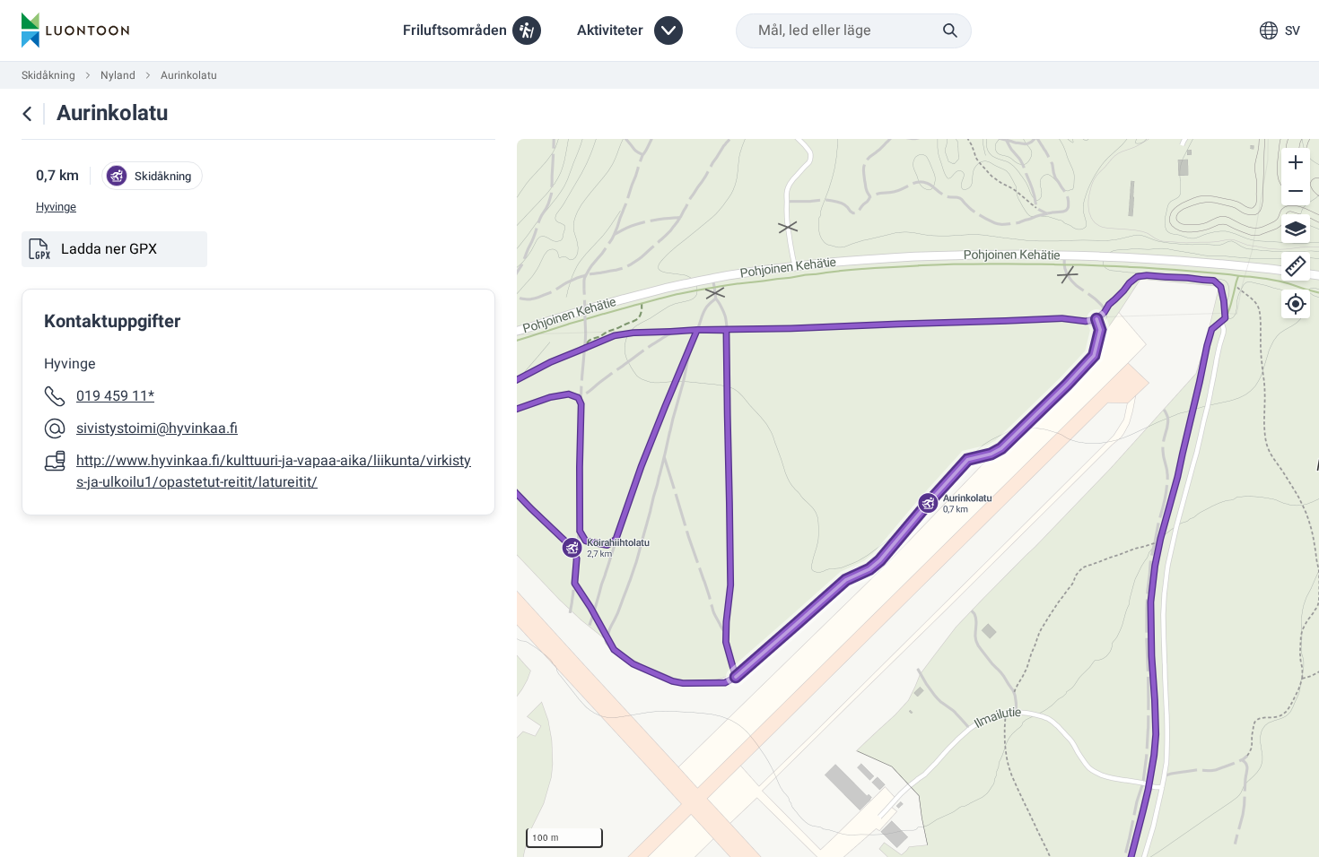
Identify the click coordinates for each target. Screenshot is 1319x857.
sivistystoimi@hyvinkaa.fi (157, 428)
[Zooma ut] (1295, 191)
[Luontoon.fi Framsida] (75, 30)
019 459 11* (115, 396)
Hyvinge (56, 207)
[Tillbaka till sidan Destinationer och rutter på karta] (27, 114)
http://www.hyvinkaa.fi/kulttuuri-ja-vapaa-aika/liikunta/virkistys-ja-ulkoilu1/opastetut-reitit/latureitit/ (273, 471)
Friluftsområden (455, 30)
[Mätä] (1295, 266)
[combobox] (854, 30)
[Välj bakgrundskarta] (1295, 228)
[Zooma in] (1295, 162)
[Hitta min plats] (1295, 304)
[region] (918, 498)
